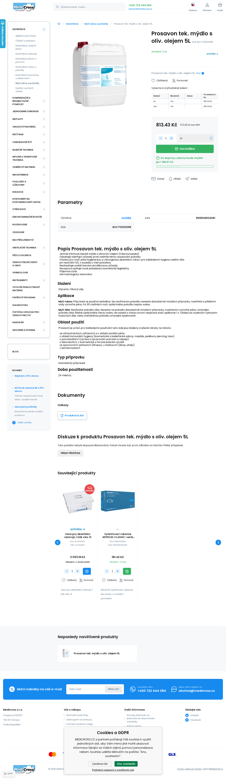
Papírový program (23, 297)
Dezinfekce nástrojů (26, 53)
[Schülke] (212, 54)
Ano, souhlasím (126, 764)
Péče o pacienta (21, 255)
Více (198, 73)
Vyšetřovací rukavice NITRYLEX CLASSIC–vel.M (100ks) (118, 536)
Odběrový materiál (24, 167)
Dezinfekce (72, 23)
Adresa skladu (134, 726)
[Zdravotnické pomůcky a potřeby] (59, 23)
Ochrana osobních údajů (79, 724)
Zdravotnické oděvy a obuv (24, 264)
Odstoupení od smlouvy (79, 719)
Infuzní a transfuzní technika (24, 158)
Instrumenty (20, 280)
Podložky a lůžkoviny (19, 183)
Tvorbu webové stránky (189, 769)
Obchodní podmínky (77, 715)
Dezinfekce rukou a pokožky (26, 68)
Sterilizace (19, 209)
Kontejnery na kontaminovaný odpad (26, 200)
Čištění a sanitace (25, 40)
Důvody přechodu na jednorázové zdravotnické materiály (141, 718)
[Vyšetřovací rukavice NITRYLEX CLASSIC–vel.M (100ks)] (118, 501)
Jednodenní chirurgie (25, 111)
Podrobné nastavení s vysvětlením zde (113, 770)
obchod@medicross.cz (140, 8)
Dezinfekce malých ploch (26, 47)
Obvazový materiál (24, 126)
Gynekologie (20, 272)
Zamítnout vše (100, 764)
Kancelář (18, 322)
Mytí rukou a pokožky (96, 23)
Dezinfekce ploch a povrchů (26, 60)
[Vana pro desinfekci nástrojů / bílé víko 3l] (78, 501)
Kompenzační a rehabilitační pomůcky (21, 101)
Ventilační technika (24, 247)
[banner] (24, 7)
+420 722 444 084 (140, 5)
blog (15, 351)
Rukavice (17, 191)
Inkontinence (20, 174)
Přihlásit (113, 689)
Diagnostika (20, 305)
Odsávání (18, 232)
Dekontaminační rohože (27, 216)
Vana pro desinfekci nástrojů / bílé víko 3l (77, 536)
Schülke (126, 218)
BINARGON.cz (216, 769)
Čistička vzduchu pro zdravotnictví (25, 314)
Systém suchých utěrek (25, 90)
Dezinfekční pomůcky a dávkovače (27, 77)
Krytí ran (17, 134)
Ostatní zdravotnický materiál (26, 289)
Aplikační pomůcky (26, 35)
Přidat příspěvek (70, 453)
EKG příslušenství (23, 239)
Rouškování (19, 224)
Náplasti (17, 119)
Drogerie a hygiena (23, 330)
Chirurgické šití (22, 142)
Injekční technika (22, 149)
